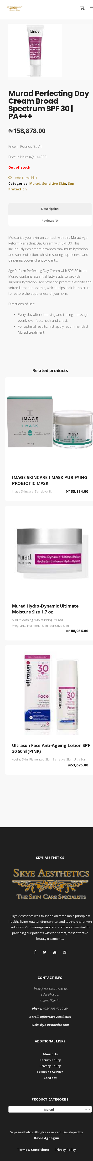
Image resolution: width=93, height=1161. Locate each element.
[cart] (82, 8)
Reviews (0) (49, 220)
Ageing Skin (20, 759)
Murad (34, 183)
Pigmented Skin (40, 759)
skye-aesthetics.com (54, 1025)
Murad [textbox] (64, 1109)
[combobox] (50, 1109)
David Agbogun (46, 1138)
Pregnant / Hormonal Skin (30, 625)
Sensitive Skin (54, 183)
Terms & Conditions (33, 1149)
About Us (50, 1054)
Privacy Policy (50, 1066)
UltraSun (80, 759)
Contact (50, 1078)
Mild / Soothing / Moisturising (32, 620)
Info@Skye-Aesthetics (55, 1016)
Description (50, 209)
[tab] (50, 209)
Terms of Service (50, 1072)
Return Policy (50, 1060)
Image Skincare (22, 491)
